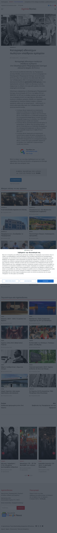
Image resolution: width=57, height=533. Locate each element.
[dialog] (28, 266)
